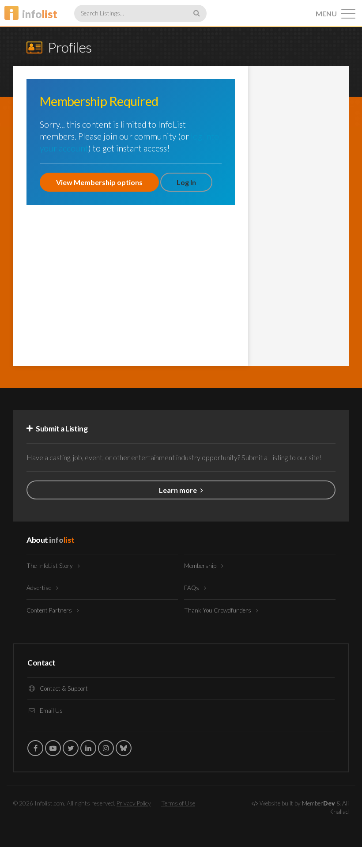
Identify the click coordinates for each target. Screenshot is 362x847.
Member (318, 803)
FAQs (192, 587)
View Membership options (99, 182)
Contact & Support (63, 688)
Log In (186, 182)
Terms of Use (178, 803)
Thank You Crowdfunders (218, 610)
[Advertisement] (298, 211)
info (39, 14)
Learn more (178, 490)
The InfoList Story (50, 565)
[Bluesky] (124, 748)
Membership (201, 565)
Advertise (39, 587)
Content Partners (49, 610)
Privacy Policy (134, 803)
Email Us (50, 710)
